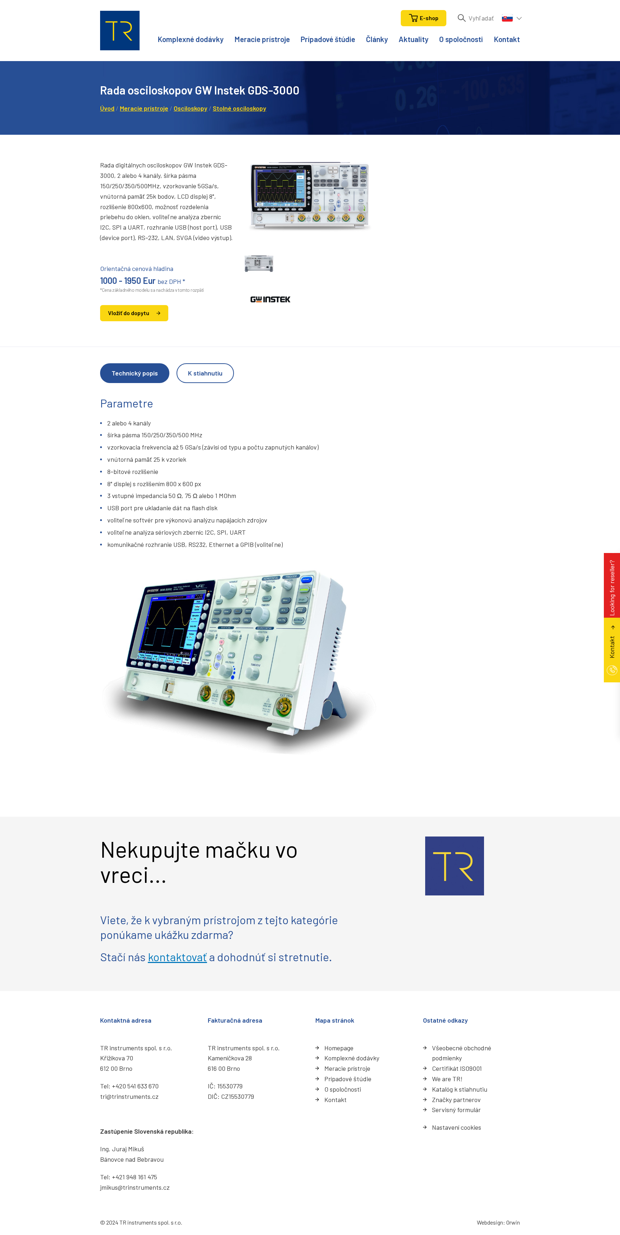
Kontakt (507, 38)
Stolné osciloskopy (239, 108)
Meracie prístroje (262, 38)
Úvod (107, 108)
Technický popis (135, 373)
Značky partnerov (456, 1099)
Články (377, 38)
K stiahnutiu (205, 373)
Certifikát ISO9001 (457, 1068)
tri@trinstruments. (126, 1096)
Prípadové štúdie (328, 38)
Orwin (513, 1222)
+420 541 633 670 (135, 1086)
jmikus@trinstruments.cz (135, 1187)
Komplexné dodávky (191, 38)
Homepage (338, 1048)
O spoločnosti (461, 38)
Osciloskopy (190, 108)
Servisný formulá (455, 1110)
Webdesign (490, 1222)
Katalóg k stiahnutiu (459, 1089)
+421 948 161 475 (134, 1177)
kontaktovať (177, 956)
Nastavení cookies (456, 1127)
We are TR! (447, 1079)
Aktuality (413, 38)
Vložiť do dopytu (128, 312)
